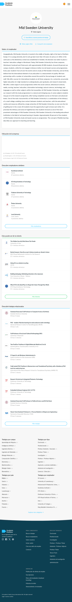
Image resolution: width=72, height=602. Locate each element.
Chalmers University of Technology (21, 192)
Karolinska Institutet (17, 171)
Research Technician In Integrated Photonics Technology (26, 379)
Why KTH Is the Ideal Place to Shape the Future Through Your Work (29, 285)
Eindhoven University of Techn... (48, 494)
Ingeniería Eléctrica (8, 449)
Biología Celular (7, 468)
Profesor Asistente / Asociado (47, 449)
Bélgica (5, 478)
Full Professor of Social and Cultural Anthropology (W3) (26, 333)
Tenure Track (53, 553)
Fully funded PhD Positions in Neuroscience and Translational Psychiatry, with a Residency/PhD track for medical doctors (38, 367)
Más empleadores (36, 226)
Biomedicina (6, 471)
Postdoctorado (43, 446)
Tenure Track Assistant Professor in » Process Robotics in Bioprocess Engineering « (34, 412)
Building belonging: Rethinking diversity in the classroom (26, 274)
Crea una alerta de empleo (33, 546)
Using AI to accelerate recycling (19, 263)
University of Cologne (45, 504)
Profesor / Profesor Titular (57, 543)
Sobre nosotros (30, 540)
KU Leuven (42, 478)
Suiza (4, 488)
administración (54, 562)
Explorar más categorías (35, 512)
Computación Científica (10, 458)
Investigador (42, 455)
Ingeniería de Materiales (10, 452)
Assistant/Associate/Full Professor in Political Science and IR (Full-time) (31, 401)
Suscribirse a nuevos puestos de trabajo (36, 37)
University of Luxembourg (46, 481)
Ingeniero (41, 462)
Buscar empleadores (32, 537)
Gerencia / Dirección (44, 471)
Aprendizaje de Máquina (10, 442)
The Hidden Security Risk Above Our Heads (22, 241)
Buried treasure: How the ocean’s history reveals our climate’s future (29, 252)
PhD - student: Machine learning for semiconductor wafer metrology (30, 323)
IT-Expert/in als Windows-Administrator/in (22, 355)
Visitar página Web (27, 44)
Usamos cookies (9, 596)
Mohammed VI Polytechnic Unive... (48, 485)
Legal (3, 596)
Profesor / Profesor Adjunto (46, 458)
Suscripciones (30, 575)
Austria (4, 501)
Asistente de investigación (57, 559)
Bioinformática (7, 465)
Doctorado (42, 442)
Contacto (28, 549)
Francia (5, 507)
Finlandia (5, 504)
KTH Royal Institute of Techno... (48, 497)
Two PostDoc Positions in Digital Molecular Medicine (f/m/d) (28, 344)
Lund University (15, 214)
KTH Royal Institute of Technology (21, 182)
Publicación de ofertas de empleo (35, 571)
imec (40, 501)
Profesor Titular (43, 452)
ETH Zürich (42, 491)
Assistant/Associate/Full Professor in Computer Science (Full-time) (29, 312)
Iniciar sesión (29, 543)
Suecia (5, 481)
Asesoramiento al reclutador (34, 586)
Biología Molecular (8, 455)
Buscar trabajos (30, 533)
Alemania (5, 494)
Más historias (36, 297)
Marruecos (6, 497)
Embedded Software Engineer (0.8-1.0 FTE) (22, 390)
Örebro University (16, 203)
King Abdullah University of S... (47, 507)
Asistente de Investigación (46, 468)
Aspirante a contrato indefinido (47, 465)
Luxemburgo (6, 491)
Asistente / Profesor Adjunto (58, 546)
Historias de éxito (31, 583)
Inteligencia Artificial (9, 446)
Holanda (5, 485)
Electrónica (6, 462)
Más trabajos (36, 424)
